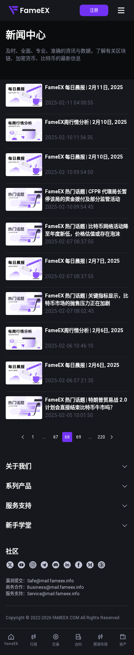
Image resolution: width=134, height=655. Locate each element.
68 (67, 437)
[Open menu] (121, 10)
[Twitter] (10, 565)
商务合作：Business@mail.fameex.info (45, 587)
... (44, 437)
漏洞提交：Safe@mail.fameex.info (40, 580)
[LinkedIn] (67, 565)
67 (55, 437)
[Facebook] (78, 565)
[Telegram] (44, 565)
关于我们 (18, 466)
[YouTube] (21, 565)
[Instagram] (33, 565)
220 (101, 437)
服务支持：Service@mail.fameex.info (42, 593)
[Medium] (90, 565)
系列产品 (18, 486)
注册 (94, 10)
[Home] (29, 10)
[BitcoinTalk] (101, 565)
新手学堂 (18, 525)
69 (78, 437)
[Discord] (55, 565)
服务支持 (18, 505)
